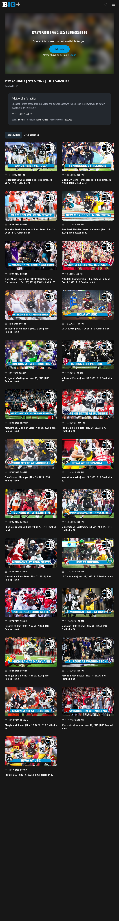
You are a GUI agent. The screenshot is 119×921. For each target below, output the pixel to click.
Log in (73, 54)
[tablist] (23, 135)
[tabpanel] (59, 460)
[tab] (13, 135)
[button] (106, 4)
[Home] (11, 4)
